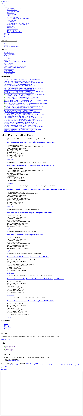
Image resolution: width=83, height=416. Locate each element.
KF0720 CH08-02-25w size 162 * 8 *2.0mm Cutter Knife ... (19, 131)
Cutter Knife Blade (12, 10)
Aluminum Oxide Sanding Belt (9, 365)
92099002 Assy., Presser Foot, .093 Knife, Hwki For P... (18, 84)
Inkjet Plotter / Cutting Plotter (14, 8)
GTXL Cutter (10, 16)
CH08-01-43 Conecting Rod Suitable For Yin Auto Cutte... (19, 81)
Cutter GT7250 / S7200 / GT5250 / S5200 (18, 18)
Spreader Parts (11, 21)
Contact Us (7, 37)
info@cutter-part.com (13, 360)
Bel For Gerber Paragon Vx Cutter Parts (40, 365)
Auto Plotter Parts (11, 20)
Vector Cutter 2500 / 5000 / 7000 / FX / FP (18, 23)
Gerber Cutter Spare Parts (73, 365)
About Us (6, 33)
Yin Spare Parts (11, 27)
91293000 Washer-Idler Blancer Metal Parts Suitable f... (18, 96)
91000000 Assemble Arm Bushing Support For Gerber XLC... (20, 128)
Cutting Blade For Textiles (7, 366)
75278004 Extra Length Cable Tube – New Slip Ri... (17, 104)
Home (5, 5)
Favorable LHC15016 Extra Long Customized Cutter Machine (28, 257)
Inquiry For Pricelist (6, 339)
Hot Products (29, 363)
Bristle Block (10, 13)
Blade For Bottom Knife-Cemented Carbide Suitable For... (19, 93)
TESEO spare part (12, 30)
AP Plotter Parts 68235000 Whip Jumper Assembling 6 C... (19, 110)
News (5, 36)
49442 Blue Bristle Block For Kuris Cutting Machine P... (18, 87)
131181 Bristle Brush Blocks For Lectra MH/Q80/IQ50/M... (19, 90)
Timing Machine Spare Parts (14, 32)
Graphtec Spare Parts (12, 29)
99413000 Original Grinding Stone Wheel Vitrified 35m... (19, 116)
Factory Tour (7, 35)
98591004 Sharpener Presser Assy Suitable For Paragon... (18, 113)
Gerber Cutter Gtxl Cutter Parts (59, 365)
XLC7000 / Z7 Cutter (12, 17)
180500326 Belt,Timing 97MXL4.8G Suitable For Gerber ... (19, 119)
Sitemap (35, 363)
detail (12, 159)
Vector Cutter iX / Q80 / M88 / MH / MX (17, 24)
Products (6, 7)
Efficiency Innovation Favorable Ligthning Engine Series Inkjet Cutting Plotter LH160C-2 (37, 189)
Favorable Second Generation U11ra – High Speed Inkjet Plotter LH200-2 (31, 142)
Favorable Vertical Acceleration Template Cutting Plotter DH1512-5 (29, 212)
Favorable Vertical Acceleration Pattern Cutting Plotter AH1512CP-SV (30, 301)
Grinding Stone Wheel (13, 11)
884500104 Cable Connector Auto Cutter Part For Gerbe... (19, 107)
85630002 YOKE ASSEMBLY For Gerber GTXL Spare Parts (20, 125)
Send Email (4, 369)
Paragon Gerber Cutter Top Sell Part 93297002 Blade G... (19, 101)
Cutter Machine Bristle (23, 365)
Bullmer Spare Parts (12, 26)
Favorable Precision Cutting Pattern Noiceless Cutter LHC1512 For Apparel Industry (35, 279)
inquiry (9, 159)
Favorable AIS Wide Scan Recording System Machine (25, 235)
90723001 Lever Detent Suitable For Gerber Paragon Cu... (19, 98)
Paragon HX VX (11, 14)
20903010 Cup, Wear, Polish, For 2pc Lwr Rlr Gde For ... (19, 122)
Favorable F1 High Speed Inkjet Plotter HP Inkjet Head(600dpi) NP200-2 (31, 165)
